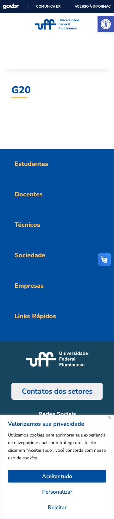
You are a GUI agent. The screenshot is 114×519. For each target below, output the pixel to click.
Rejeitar (57, 507)
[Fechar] (109, 417)
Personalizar (57, 492)
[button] (106, 24)
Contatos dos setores (57, 391)
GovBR (11, 6)
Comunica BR (48, 6)
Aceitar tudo (57, 476)
